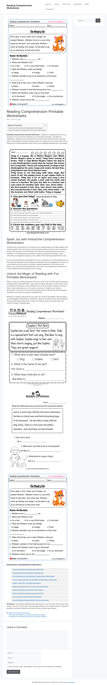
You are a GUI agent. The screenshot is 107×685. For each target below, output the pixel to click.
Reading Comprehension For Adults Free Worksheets (30, 586)
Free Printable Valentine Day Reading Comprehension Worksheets (35, 580)
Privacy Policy (50, 9)
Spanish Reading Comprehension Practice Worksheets (31, 600)
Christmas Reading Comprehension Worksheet (28, 569)
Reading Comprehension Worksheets (19, 612)
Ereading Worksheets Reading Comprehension (28, 573)
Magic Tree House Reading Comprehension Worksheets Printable (27, 614)
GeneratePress (70, 682)
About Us (48, 4)
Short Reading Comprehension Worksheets (27, 597)
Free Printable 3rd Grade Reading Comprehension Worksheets (34, 576)
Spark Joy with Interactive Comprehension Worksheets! (26, 128)
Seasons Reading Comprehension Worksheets (28, 593)
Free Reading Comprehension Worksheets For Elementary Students (27, 616)
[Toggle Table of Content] (44, 125)
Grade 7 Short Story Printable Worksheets (27, 583)
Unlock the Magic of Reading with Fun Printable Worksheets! (27, 130)
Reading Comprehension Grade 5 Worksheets (28, 590)
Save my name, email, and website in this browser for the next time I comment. (35, 666)
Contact (56, 4)
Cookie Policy (78, 4)
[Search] (98, 21)
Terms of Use (66, 4)
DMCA (87, 4)
